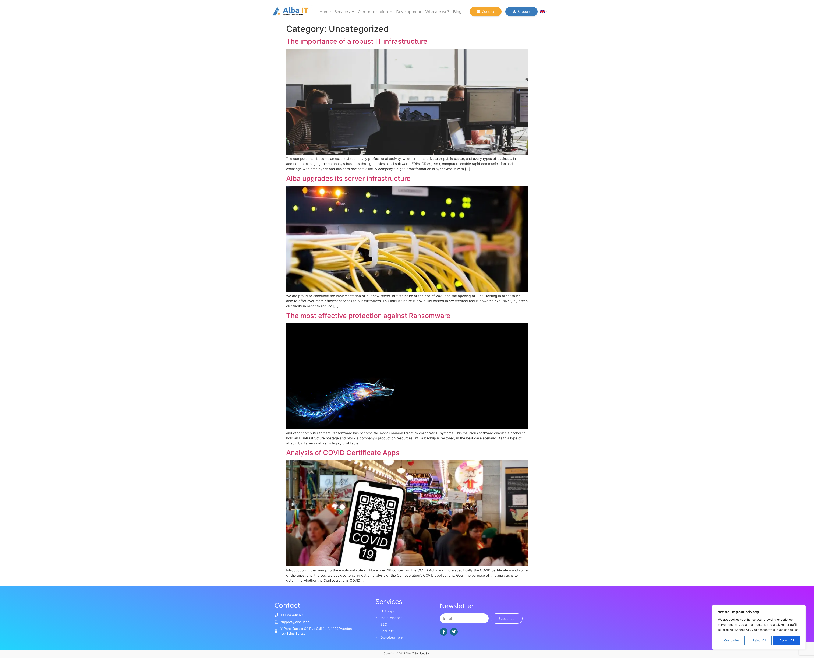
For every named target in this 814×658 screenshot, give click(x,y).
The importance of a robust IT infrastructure (356, 41)
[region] (759, 627)
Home (325, 12)
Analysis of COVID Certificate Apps (342, 452)
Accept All (786, 640)
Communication (373, 12)
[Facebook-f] (443, 632)
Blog (457, 12)
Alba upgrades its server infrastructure (348, 178)
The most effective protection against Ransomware (368, 316)
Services (342, 12)
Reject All (759, 640)
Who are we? (437, 12)
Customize (731, 640)
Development (408, 12)
